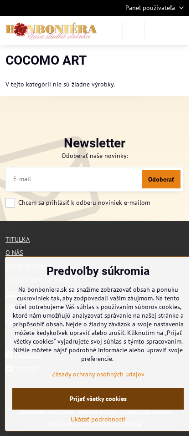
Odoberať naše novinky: (95, 156)
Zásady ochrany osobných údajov (98, 374)
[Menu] (178, 30)
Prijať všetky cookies (98, 399)
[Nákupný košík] (156, 30)
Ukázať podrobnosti (98, 419)
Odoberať (161, 179)
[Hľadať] (133, 30)
